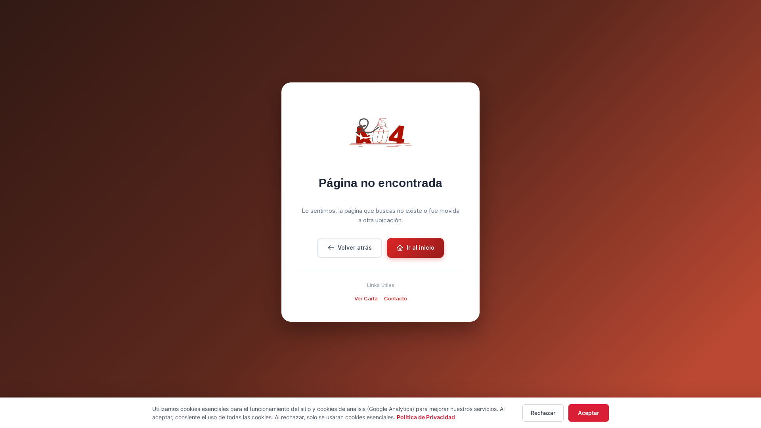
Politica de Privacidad (426, 417)
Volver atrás (355, 247)
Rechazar (543, 412)
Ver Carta (366, 298)
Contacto (395, 298)
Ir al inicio (420, 247)
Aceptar (588, 412)
